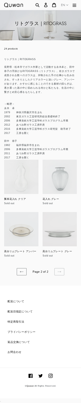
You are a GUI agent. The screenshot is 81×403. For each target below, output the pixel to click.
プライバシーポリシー (21, 331)
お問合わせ (14, 351)
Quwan (30, 386)
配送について (16, 301)
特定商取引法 (16, 321)
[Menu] (74, 5)
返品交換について (19, 341)
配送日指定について (20, 311)
